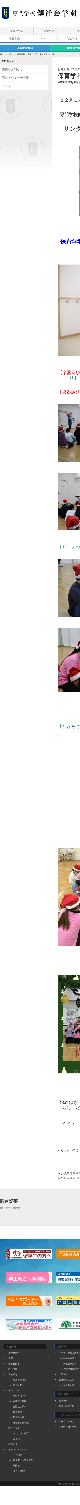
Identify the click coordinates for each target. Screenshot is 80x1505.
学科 (43, 38)
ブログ (6, 86)
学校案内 (14, 38)
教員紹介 (12, 1443)
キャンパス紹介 (21, 1433)
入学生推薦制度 (71, 1368)
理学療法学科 (25, 48)
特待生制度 (68, 1358)
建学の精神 (14, 1352)
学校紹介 (12, 1374)
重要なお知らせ (12, 69)
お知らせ (64, 69)
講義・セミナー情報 (15, 77)
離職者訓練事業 (21, 1422)
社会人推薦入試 (66, 1384)
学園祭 (16, 1465)
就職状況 (63, 1400)
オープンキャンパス (69, 1421)
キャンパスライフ (17, 1449)
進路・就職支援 (66, 1405)
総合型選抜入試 (66, 1379)
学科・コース (15, 1390)
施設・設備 (14, 1427)
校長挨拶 (12, 1368)
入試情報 (72, 38)
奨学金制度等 (70, 1363)
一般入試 (63, 1374)
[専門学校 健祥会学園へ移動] (1, 54)
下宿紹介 (17, 1454)
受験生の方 (16, 31)
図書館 (16, 1438)
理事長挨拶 (14, 1363)
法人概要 (17, 1384)
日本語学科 (18, 1417)
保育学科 (17, 1411)
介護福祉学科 (19, 1406)
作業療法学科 (19, 1401)
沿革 (10, 1358)
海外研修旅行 (19, 1470)
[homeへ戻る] (39, 13)
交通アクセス (19, 1379)
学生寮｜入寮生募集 (23, 1460)
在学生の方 (50, 31)
